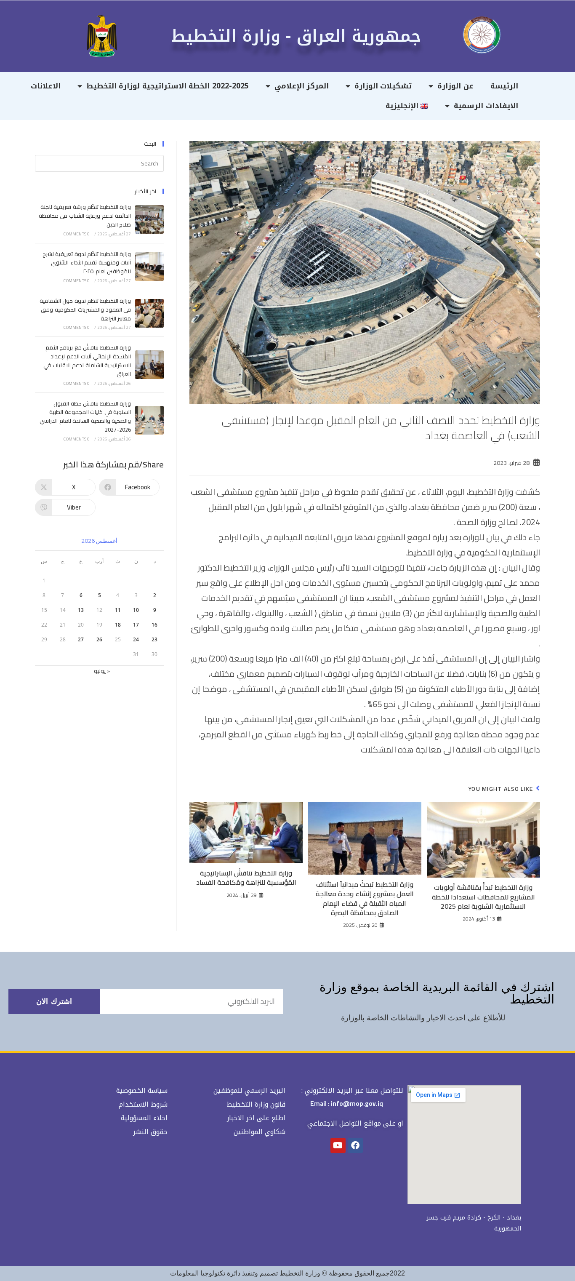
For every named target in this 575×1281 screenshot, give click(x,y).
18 (118, 624)
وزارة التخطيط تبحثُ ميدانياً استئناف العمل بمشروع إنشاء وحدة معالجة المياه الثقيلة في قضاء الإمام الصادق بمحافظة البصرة (365, 899)
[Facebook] (355, 1145)
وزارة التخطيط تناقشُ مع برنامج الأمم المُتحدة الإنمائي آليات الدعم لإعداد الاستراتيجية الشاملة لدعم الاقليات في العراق (87, 360)
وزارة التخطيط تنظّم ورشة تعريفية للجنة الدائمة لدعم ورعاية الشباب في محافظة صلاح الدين (85, 216)
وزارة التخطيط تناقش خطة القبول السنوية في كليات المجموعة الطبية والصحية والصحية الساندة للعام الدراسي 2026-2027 (85, 416)
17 (136, 624)
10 (136, 610)
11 (118, 610)
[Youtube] (338, 1145)
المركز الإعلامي (301, 86)
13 (81, 610)
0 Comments (77, 234)
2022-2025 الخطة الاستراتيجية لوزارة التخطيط (167, 86)
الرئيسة (504, 86)
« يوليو (102, 671)
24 (136, 639)
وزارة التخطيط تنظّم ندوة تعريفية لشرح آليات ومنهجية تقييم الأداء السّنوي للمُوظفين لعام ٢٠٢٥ (87, 263)
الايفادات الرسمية (486, 106)
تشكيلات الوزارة (383, 86)
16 (154, 624)
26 (99, 639)
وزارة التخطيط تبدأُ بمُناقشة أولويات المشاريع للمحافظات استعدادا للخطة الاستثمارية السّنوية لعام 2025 (483, 897)
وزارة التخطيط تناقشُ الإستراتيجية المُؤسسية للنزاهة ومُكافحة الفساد (246, 877)
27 (81, 639)
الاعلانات (46, 86)
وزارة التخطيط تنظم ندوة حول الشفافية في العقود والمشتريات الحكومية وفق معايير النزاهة (85, 309)
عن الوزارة (455, 86)
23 (154, 639)
